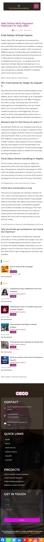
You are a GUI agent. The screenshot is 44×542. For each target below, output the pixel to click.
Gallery (8, 456)
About (7, 444)
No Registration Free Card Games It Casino (18, 183)
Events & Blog (11, 452)
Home (7, 439)
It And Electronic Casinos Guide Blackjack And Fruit (22, 224)
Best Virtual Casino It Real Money (14, 78)
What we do (10, 448)
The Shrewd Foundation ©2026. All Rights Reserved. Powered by (22, 532)
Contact (8, 460)
